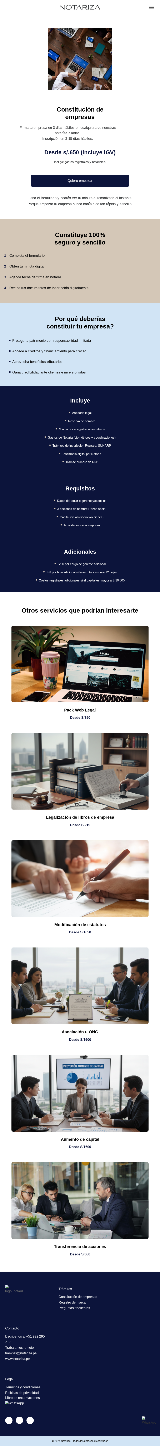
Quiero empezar (80, 180)
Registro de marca (72, 1302)
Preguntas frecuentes (74, 1308)
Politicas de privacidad (22, 1393)
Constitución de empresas (78, 1297)
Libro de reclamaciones (22, 1398)
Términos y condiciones (22, 1387)
